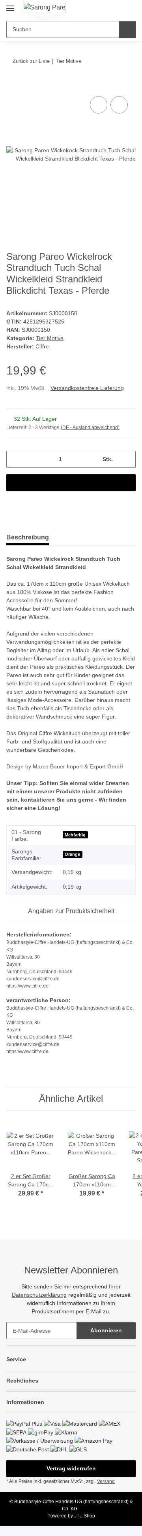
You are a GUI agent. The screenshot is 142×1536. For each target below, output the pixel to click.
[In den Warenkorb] (12, 85)
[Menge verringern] (15, 459)
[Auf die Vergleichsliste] (98, 104)
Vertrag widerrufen (71, 1468)
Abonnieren (106, 1330)
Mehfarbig (75, 834)
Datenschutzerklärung (39, 1295)
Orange (72, 854)
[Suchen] (127, 29)
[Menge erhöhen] (126, 459)
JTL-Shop (84, 1516)
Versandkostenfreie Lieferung (87, 388)
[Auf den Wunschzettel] (119, 104)
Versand (106, 1481)
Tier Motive (50, 338)
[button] (104, 9)
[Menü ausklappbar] (10, 5)
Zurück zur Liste (31, 61)
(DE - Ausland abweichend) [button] (90, 427)
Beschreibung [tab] (27, 537)
